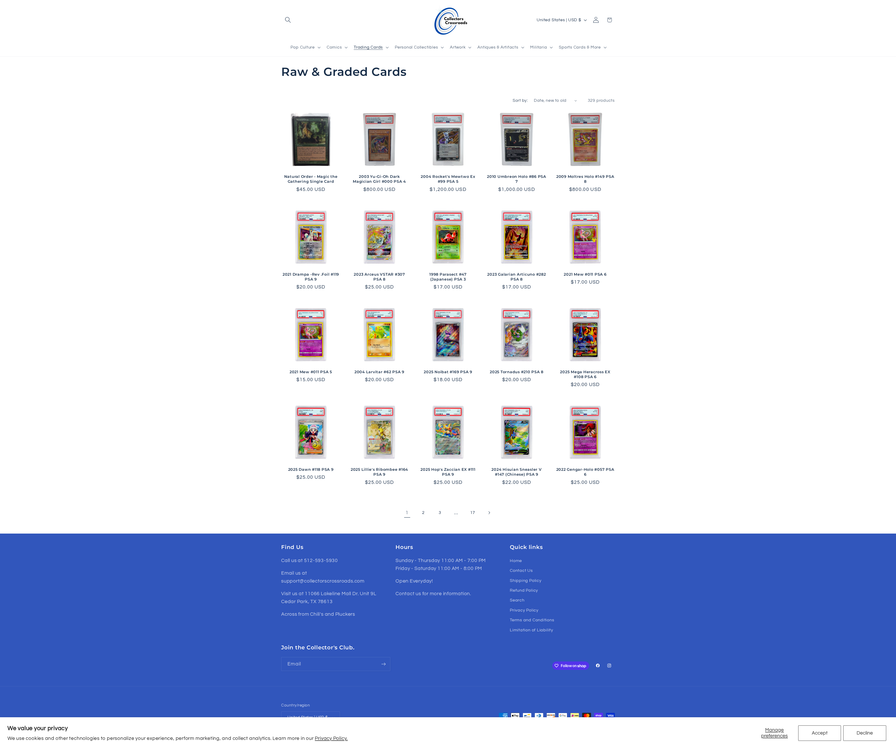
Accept (820, 733)
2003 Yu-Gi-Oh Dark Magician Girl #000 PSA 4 (379, 179)
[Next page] (489, 512)
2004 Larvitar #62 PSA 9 (379, 371)
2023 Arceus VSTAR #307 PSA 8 (379, 276)
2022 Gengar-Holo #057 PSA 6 (585, 472)
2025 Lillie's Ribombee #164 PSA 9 (379, 472)
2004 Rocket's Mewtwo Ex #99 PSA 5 (448, 179)
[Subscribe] (383, 664)
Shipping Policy (526, 580)
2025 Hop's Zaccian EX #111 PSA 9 (448, 472)
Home (516, 561)
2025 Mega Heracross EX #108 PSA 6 (585, 374)
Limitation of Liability (531, 630)
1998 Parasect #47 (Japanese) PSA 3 (448, 276)
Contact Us (521, 570)
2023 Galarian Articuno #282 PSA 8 (516, 276)
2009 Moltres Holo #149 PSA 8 (585, 179)
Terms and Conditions (532, 620)
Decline (865, 733)
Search (517, 600)
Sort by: (520, 100)
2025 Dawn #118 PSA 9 (311, 469)
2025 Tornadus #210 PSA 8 (516, 371)
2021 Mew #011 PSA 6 (585, 274)
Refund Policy (524, 590)
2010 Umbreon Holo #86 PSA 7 (516, 179)
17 (472, 512)
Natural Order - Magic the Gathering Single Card (311, 179)
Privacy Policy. (331, 738)
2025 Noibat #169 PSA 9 (448, 371)
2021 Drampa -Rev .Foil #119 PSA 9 (311, 276)
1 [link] (407, 512)
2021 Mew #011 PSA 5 (311, 371)
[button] (287, 20)
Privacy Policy (524, 610)
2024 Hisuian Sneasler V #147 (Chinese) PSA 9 (516, 472)
